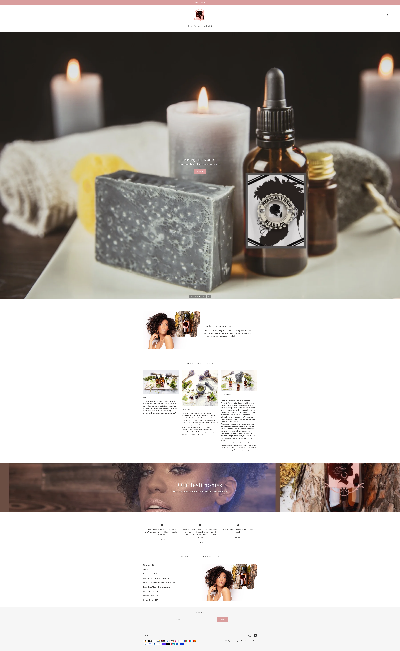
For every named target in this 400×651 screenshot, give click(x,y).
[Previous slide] (191, 296)
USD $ (147, 635)
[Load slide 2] (197, 296)
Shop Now (199, 171)
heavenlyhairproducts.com (237, 641)
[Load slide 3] (199, 296)
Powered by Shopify (251, 641)
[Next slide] (203, 296)
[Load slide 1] (195, 296)
